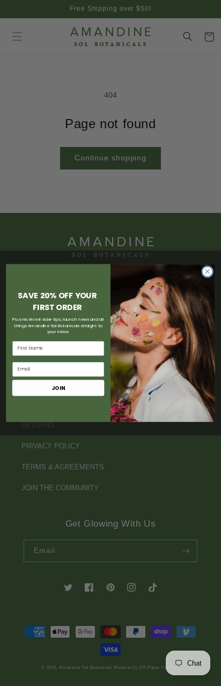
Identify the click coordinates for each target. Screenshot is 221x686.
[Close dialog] (207, 272)
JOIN (57, 388)
